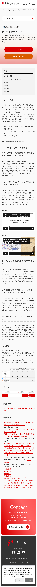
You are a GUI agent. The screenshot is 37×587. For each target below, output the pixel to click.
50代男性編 (7, 476)
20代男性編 (7, 471)
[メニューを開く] (33, 4)
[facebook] (13, 552)
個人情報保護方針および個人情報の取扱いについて (18, 558)
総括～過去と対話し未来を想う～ (14, 478)
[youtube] (23, 552)
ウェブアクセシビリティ (15, 562)
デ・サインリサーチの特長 (12, 79)
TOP (3, 9)
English (25, 4)
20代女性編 (7, 469)
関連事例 (6, 88)
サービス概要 (8, 76)
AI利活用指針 (25, 562)
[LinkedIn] (18, 552)
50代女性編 (7, 474)
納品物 (6, 82)
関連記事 (6, 91)
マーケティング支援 (13, 9)
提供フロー (7, 85)
